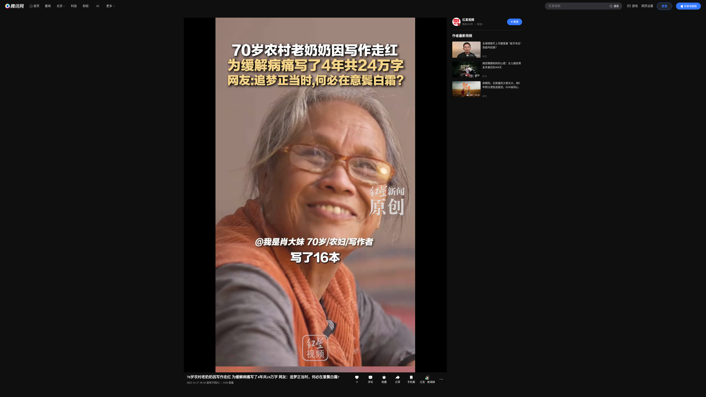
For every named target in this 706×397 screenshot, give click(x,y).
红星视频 (468, 19)
